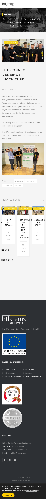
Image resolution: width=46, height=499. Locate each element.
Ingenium (28, 373)
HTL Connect (10, 373)
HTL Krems (19, 181)
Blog (24, 19)
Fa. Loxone (29, 370)
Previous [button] (40, 200)
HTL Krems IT (31, 181)
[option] (8, 225)
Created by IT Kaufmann (23, 481)
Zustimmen (8, 495)
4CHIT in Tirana (9, 222)
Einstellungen (31, 490)
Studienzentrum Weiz (13, 376)
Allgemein (35, 19)
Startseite (12, 19)
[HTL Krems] (8, 4)
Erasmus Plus (10, 370)
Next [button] (43, 200)
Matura (18, 185)
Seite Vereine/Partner (33, 376)
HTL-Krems (8, 185)
